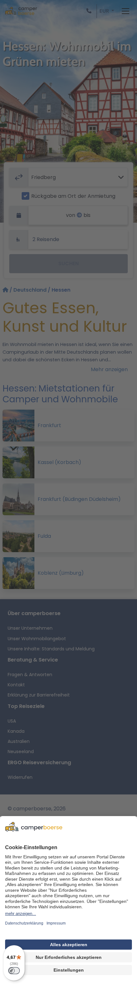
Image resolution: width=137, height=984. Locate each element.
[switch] (14, 970)
